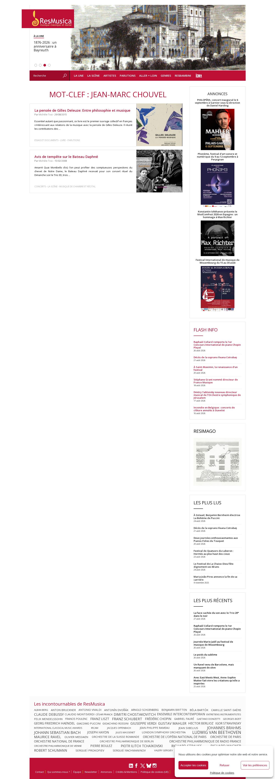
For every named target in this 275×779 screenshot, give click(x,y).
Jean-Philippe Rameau (154, 727)
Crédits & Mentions (126, 772)
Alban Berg (41, 709)
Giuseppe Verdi (143, 723)
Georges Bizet (232, 718)
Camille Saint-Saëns (226, 709)
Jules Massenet (125, 732)
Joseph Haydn (98, 732)
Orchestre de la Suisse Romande (115, 736)
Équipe (77, 772)
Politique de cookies (222, 773)
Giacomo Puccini (89, 723)
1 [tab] (35, 65)
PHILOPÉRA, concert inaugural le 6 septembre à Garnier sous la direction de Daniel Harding (217, 103)
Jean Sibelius (188, 727)
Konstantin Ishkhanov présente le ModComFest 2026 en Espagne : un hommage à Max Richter (217, 214)
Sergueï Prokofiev (90, 750)
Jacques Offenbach (119, 727)
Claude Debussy (49, 714)
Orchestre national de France (59, 741)
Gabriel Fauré (184, 718)
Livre (63, 140)
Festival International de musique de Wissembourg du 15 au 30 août (217, 261)
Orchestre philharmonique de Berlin (127, 741)
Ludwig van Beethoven (216, 732)
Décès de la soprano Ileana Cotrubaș (215, 357)
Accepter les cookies (193, 765)
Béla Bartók (199, 709)
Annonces (106, 772)
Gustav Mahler (172, 723)
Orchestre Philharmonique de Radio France (205, 741)
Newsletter (91, 772)
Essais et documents (46, 140)
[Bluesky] (148, 765)
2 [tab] (40, 65)
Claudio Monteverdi (79, 714)
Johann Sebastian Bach (57, 732)
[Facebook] (136, 767)
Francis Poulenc (76, 718)
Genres (166, 75)
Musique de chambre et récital (77, 186)
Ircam (94, 727)
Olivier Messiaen (76, 736)
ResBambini (183, 75)
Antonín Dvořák (116, 709)
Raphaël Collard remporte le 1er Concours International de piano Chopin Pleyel (217, 345)
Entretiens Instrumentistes (223, 714)
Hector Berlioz (200, 723)
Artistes (109, 75)
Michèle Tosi (46, 114)
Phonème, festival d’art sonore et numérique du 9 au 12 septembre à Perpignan (217, 157)
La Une (79, 75)
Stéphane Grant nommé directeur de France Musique (216, 381)
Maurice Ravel (47, 736)
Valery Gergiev (163, 750)
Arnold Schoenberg (145, 709)
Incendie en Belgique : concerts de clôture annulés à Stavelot (214, 409)
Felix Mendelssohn (48, 718)
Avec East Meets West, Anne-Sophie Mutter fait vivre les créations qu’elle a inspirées (217, 680)
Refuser (224, 765)
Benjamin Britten (174, 709)
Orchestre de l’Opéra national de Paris (175, 736)
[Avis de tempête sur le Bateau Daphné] (159, 171)
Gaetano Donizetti (208, 718)
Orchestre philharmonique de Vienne (58, 745)
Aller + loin (148, 75)
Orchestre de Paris (225, 736)
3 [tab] (44, 65)
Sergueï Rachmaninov (129, 750)
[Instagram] (155, 765)
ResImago (205, 431)
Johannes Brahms (224, 727)
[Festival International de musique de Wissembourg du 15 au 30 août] (218, 289)
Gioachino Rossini (116, 723)
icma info (199, 75)
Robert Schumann (50, 750)
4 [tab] (49, 65)
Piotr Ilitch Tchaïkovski (142, 745)
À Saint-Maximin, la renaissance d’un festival (216, 368)
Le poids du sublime (205, 654)
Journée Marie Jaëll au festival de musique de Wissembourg (213, 643)
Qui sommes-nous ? (58, 772)
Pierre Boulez (101, 745)
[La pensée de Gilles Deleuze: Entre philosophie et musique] (159, 124)
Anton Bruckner (63, 709)
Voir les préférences (255, 765)
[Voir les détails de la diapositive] (157, 37)
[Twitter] (142, 767)
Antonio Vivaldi (90, 709)
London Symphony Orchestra (164, 732)
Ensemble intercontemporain (181, 714)
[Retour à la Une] (48, 18)
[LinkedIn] (131, 767)
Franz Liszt (99, 718)
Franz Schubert (127, 718)
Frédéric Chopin (158, 718)
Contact (39, 772)
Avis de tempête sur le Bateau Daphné (66, 156)
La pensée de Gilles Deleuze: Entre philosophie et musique (82, 110)
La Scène (93, 75)
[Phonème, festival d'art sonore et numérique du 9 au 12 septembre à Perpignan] (218, 185)
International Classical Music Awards (58, 727)
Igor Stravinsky (228, 723)
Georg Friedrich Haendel (54, 723)
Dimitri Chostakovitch (135, 714)
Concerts (40, 186)
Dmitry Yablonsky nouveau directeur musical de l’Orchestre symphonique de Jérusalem (217, 395)
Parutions (127, 75)
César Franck (104, 714)
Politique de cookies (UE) (154, 772)
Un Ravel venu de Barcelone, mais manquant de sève (214, 666)
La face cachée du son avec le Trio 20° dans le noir (216, 614)
